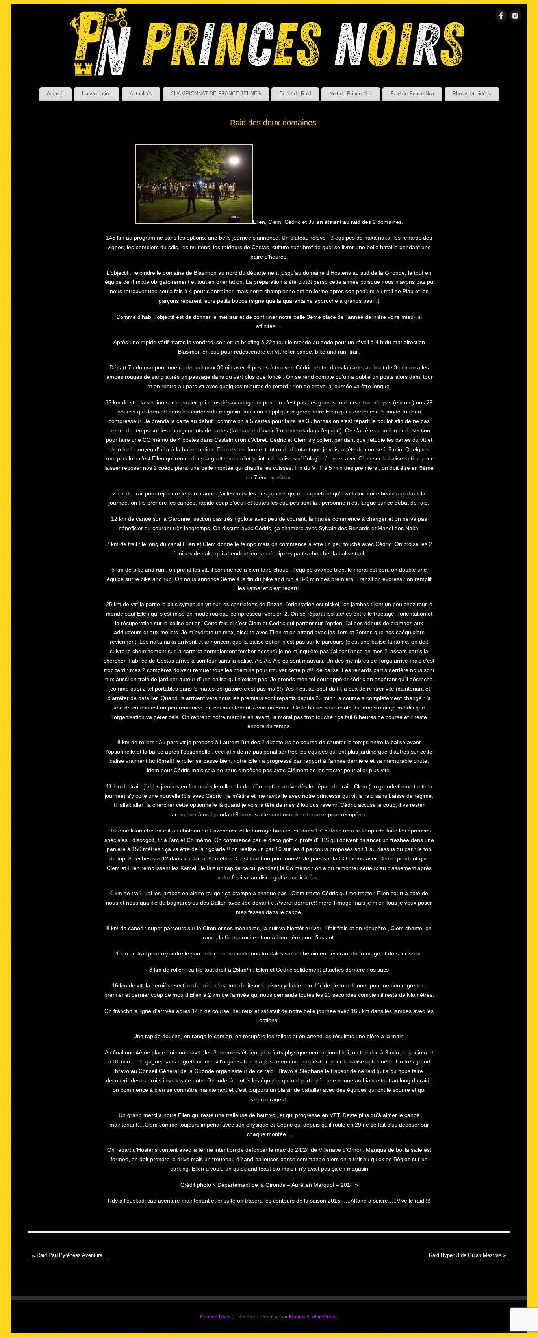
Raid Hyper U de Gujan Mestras (467, 1255)
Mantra (297, 1317)
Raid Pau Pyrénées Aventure (67, 1255)
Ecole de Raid (295, 94)
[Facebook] (501, 17)
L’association (96, 94)
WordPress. (325, 1317)
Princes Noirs (215, 1317)
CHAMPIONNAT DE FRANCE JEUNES (216, 94)
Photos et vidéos (472, 94)
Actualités (141, 94)
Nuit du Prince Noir (350, 94)
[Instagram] (515, 17)
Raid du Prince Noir (412, 94)
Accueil (55, 94)
